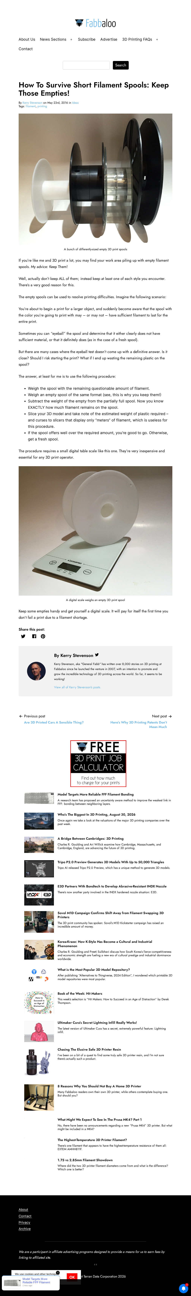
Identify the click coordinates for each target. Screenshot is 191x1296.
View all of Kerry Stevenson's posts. (77, 687)
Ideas (75, 103)
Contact (26, 49)
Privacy (24, 1222)
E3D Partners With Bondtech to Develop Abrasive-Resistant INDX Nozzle (112, 886)
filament (31, 106)
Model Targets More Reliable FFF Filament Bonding (96, 794)
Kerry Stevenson (32, 103)
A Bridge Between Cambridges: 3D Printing (91, 838)
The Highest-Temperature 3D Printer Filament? (92, 1139)
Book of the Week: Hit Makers (80, 993)
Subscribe (87, 39)
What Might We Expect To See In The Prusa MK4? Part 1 (100, 1119)
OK (72, 1277)
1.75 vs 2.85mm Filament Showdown (85, 1160)
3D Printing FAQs (137, 39)
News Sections (53, 39)
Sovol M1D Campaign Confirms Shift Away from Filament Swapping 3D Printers (111, 915)
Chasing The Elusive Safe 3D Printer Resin (89, 1049)
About (23, 1210)
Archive (25, 1229)
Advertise (108, 39)
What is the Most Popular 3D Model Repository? (94, 969)
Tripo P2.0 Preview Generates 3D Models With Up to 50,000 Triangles (111, 862)
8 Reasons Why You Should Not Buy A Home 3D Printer (99, 1086)
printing (42, 106)
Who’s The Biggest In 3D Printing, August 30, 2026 (96, 814)
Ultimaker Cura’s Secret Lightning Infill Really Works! (97, 1022)
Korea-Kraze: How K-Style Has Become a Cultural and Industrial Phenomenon (105, 943)
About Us (27, 39)
